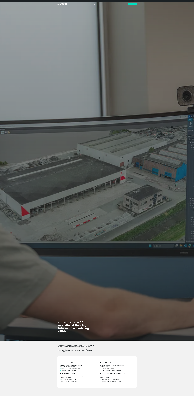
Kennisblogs (92, 4)
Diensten (78, 4)
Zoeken (104, 4)
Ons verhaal (117, 0)
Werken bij (122, 0)
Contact (99, 4)
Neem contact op (132, 4)
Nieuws (127, 0)
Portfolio (85, 4)
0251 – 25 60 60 (133, 0)
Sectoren (72, 4)
